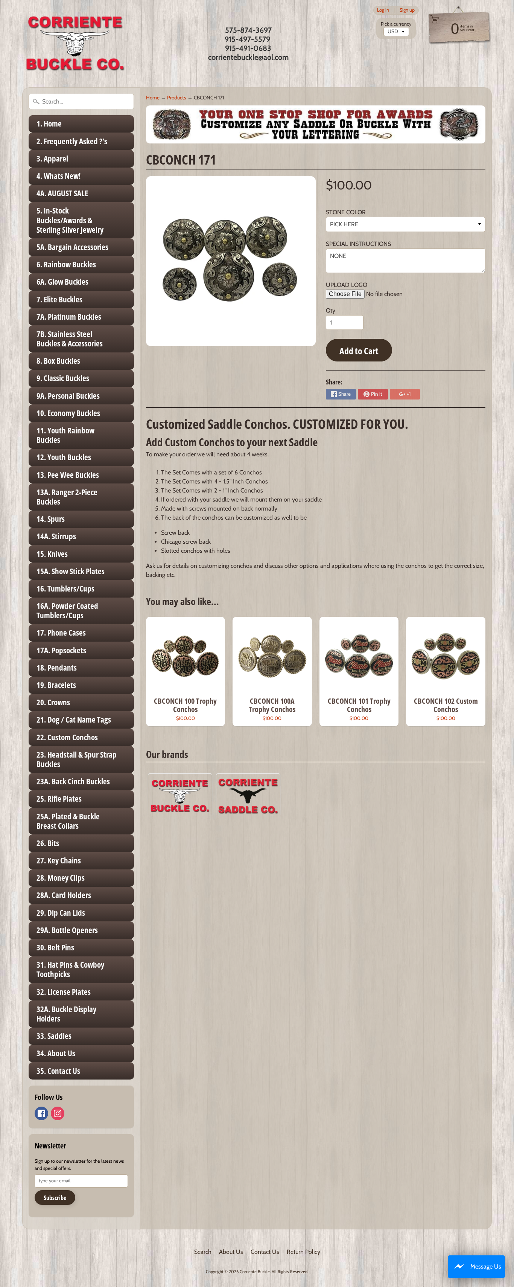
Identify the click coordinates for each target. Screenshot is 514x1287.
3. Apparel (52, 158)
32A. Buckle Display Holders (66, 1014)
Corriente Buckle (255, 1271)
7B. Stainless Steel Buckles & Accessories (69, 339)
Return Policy (303, 1251)
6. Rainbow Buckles (66, 264)
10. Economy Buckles (68, 413)
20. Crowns (53, 702)
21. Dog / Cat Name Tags (73, 719)
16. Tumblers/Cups (65, 588)
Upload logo (346, 284)
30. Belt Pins (55, 947)
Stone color (346, 212)
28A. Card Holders (63, 895)
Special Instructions (358, 243)
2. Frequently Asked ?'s (71, 141)
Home (153, 98)
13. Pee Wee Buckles (67, 475)
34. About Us (55, 1053)
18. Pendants (56, 667)
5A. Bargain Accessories (72, 247)
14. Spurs (50, 519)
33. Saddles (53, 1036)
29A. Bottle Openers (67, 930)
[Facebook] (41, 1113)
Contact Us (265, 1251)
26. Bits (47, 843)
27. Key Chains (58, 860)
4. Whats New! (58, 176)
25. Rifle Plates (59, 798)
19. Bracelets (56, 685)
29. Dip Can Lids (60, 912)
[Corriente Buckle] (75, 43)
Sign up (407, 10)
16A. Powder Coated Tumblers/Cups (67, 611)
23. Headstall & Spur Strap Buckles (76, 759)
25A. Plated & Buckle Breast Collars (68, 821)
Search (202, 1251)
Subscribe (55, 1198)
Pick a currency (396, 24)
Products (176, 98)
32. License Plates (63, 992)
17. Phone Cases (61, 632)
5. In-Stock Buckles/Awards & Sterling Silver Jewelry (69, 220)
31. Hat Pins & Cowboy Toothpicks (70, 969)
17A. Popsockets (61, 650)
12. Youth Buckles (63, 457)
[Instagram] (57, 1113)
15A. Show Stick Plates (70, 571)
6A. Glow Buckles (62, 281)
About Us (231, 1251)
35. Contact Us (58, 1071)
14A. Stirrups (56, 536)
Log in (383, 10)
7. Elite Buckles (59, 299)
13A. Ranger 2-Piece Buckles (66, 497)
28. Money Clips (60, 877)
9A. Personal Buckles (68, 395)
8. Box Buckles (58, 360)
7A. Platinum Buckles (68, 316)
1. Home (49, 123)
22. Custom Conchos (67, 737)
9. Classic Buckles (62, 378)
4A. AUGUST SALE (62, 193)
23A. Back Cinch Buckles (73, 781)
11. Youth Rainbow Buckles (65, 435)
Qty (330, 310)
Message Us (485, 1266)
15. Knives (52, 554)
